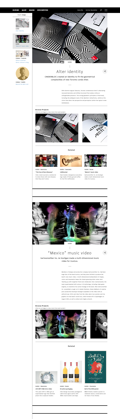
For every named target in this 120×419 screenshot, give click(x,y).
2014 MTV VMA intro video (44, 389)
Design (91, 169)
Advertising (44, 169)
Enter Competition (42, 10)
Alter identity (20, 31)
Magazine (32, 10)
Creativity (23, 58)
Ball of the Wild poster (92, 389)
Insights (23, 82)
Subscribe (80, 10)
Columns (18, 58)
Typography (68, 169)
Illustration (93, 386)
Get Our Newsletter (91, 10)
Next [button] (105, 128)
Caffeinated (64, 172)
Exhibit (70, 62)
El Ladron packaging (66, 389)
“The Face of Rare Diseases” (44, 172)
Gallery (24, 10)
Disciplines (16, 10)
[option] (56, 128)
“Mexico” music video (91, 172)
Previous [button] (37, 128)
